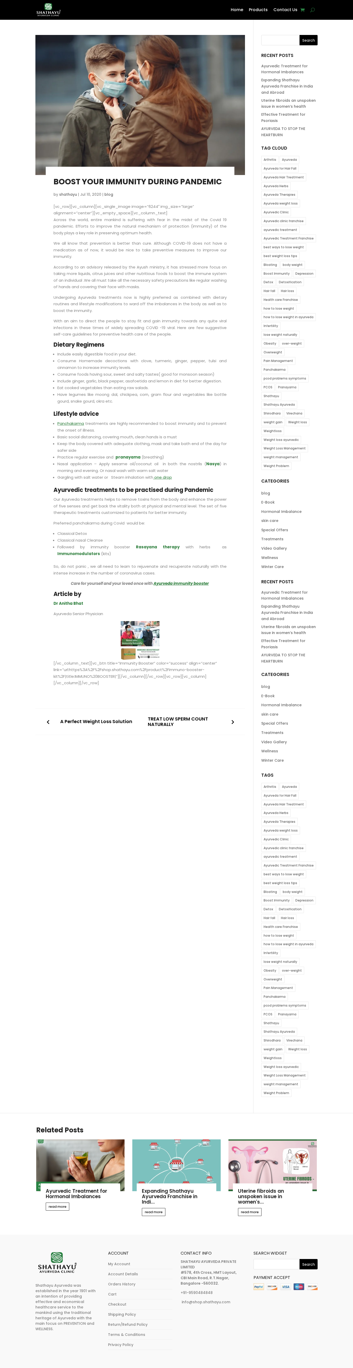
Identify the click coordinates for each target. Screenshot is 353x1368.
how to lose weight (279, 308)
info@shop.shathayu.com (206, 1302)
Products (258, 10)
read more (57, 1206)
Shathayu (271, 396)
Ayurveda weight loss (281, 203)
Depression (304, 273)
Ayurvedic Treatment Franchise (289, 238)
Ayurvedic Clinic (276, 212)
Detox (268, 282)
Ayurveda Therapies (279, 194)
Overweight (273, 352)
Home (237, 10)
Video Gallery (274, 548)
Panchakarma (275, 369)
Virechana (294, 413)
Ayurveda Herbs (276, 186)
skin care (269, 520)
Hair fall (269, 291)
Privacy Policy (120, 1344)
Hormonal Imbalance (281, 511)
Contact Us (285, 10)
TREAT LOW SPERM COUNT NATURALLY (178, 721)
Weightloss (273, 431)
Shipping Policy (122, 1314)
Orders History (121, 1284)
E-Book (268, 502)
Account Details (123, 1274)
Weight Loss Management (285, 448)
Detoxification (290, 282)
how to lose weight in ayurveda (288, 317)
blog (108, 194)
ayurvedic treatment (280, 230)
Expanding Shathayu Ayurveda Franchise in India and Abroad (287, 86)
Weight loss (297, 422)
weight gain (273, 422)
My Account (119, 1264)
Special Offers (274, 530)
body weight (293, 265)
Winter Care (272, 566)
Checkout (117, 1304)
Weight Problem (276, 466)
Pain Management (278, 361)
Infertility (271, 326)
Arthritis (270, 159)
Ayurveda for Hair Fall (280, 168)
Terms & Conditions (126, 1334)
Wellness (269, 557)
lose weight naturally (280, 334)
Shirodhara (272, 413)
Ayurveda (289, 159)
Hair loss (287, 291)
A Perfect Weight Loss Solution (96, 721)
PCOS (268, 387)
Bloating (270, 265)
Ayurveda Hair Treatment (284, 177)
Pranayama (287, 387)
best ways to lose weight (284, 247)
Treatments (272, 539)
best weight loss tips (280, 256)
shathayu (68, 194)
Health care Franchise (281, 299)
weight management (281, 457)
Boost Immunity (277, 273)
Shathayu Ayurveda (279, 404)
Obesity (270, 343)
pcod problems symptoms (285, 378)
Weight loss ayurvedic (281, 440)
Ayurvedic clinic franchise (284, 221)
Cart (112, 1294)
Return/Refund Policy (128, 1324)
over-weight (292, 343)
